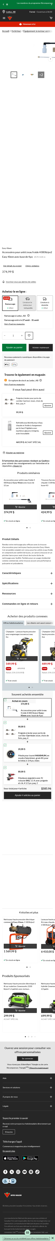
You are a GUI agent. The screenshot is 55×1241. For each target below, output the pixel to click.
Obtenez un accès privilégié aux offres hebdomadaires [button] (26, 1238)
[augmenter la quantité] (4, 335)
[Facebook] (5, 1172)
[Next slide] (51, 4)
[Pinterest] (31, 1172)
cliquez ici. (17, 466)
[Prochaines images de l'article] (50, 59)
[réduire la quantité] (21, 335)
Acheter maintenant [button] (40, 347)
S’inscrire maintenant (38, 1068)
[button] (28, 315)
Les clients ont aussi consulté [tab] (40, 623)
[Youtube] (24, 1172)
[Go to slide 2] (23, 75)
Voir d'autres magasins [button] (14, 324)
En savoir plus (9, 1151)
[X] (12, 1172)
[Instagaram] (18, 1172)
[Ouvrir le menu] (4, 18)
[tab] (10, 303)
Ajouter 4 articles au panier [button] (27, 795)
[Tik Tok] (37, 1172)
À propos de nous (10, 1097)
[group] (11, 668)
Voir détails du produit (12, 266)
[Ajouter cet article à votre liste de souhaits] (29, 335)
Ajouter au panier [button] (14, 347)
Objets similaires (32, 266)
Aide (4, 1078)
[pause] (7, 4)
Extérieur (16, 31)
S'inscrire (9, 1132)
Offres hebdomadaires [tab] (13, 623)
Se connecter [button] (27, 1058)
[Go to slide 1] (14, 75)
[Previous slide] (3, 4)
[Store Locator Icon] (3, 12)
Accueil (5, 31)
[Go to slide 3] (32, 75)
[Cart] (51, 18)
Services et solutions (11, 1087)
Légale (5, 1106)
